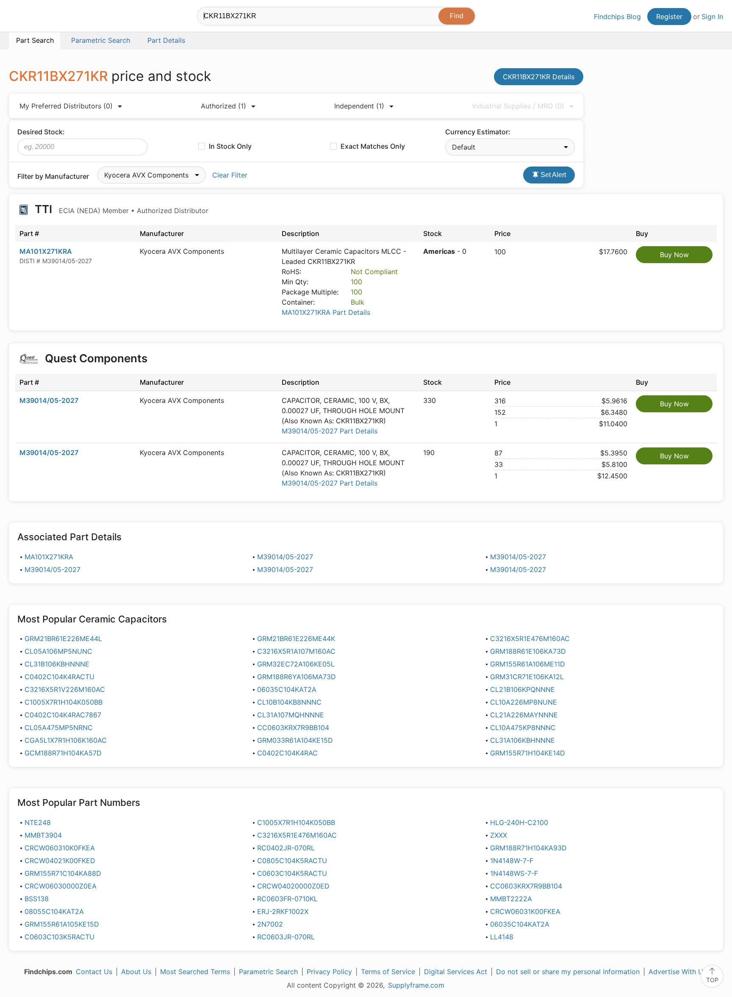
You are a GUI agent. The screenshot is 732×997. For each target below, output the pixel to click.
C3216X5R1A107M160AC (296, 651)
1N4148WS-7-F (514, 873)
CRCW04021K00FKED (60, 860)
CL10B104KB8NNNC (289, 702)
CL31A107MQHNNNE (290, 715)
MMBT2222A (511, 898)
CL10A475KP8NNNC (523, 727)
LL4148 (501, 937)
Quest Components (96, 358)
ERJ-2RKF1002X (282, 911)
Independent (359, 106)
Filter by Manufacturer (53, 176)
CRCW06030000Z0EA (61, 886)
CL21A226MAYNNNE (524, 715)
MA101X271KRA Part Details (326, 312)
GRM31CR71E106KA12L (527, 676)
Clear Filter (229, 175)
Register (669, 16)
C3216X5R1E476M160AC (530, 638)
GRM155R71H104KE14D (527, 753)
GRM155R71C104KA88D (63, 873)
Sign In (712, 16)
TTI (120, 209)
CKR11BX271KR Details (538, 76)
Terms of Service (388, 971)
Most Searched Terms (195, 971)
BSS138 (37, 898)
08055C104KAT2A (54, 911)
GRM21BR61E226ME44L (63, 638)
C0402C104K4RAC (287, 753)
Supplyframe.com (416, 985)
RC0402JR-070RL (286, 848)
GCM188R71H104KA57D (63, 753)
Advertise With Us (678, 971)
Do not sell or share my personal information (568, 971)
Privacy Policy (329, 971)
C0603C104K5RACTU (292, 873)
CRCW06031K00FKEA (525, 911)
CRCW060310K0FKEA (60, 848)
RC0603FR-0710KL (287, 898)
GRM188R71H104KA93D (528, 848)
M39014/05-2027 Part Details (329, 431)
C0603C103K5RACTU (59, 937)
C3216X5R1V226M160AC (65, 689)
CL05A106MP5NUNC (58, 651)
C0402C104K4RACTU (59, 676)
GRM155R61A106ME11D (527, 664)
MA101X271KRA (45, 251)
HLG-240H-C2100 (519, 822)
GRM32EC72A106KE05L (296, 664)
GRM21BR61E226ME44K (296, 638)
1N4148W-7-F (511, 860)
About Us (136, 971)
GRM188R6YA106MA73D (296, 676)
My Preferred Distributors (66, 106)
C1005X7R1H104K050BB (64, 702)
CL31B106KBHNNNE (57, 664)
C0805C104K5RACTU (292, 860)
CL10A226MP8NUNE (523, 702)
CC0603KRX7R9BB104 (293, 727)
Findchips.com (36, 17)
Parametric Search (268, 971)
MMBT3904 (43, 835)
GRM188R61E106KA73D (528, 651)
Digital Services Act (455, 971)
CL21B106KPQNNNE (522, 689)
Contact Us (94, 971)
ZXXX (498, 835)
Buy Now (674, 254)
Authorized (223, 106)
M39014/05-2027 (48, 400)
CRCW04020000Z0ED (293, 886)
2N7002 (270, 924)
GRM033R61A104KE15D (295, 740)
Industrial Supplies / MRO (518, 106)
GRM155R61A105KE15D (62, 924)
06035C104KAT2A (286, 689)
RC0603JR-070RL (286, 937)
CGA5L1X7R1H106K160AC (66, 740)
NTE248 (38, 822)
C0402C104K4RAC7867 (63, 715)
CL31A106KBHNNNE (522, 740)
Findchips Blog (617, 16)
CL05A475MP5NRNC (59, 727)
